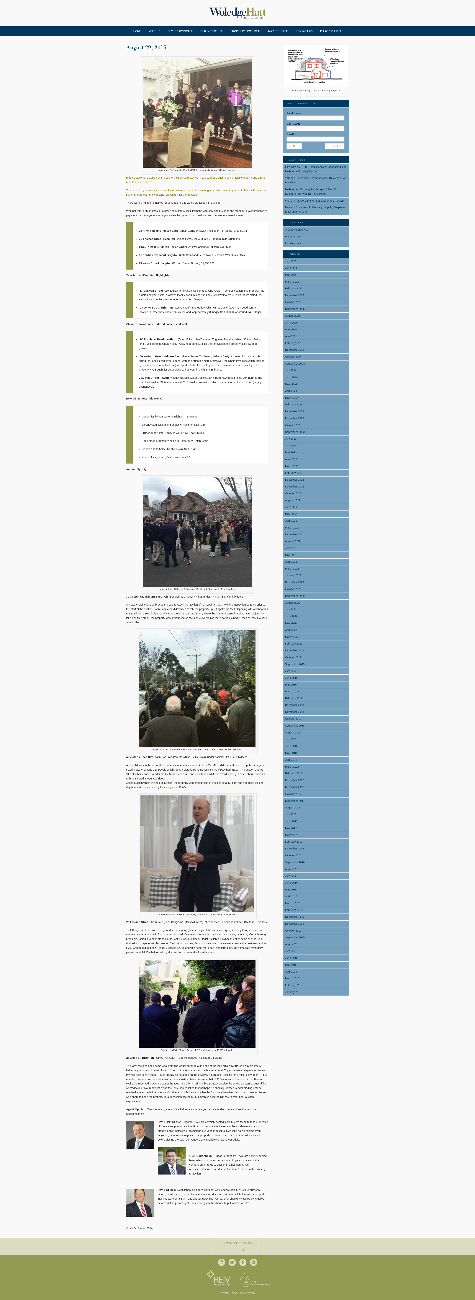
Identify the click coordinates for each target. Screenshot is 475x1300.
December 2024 (294, 349)
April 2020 (291, 630)
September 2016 (295, 862)
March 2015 (292, 978)
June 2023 (291, 445)
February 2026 (293, 288)
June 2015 (291, 957)
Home (137, 31)
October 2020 (293, 589)
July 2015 (291, 951)
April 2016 (291, 896)
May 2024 (291, 384)
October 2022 (293, 493)
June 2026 (291, 267)
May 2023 (291, 452)
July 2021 (291, 548)
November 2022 (294, 486)
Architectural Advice (296, 229)
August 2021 (292, 541)
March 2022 (292, 527)
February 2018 (293, 773)
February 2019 (293, 698)
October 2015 (293, 930)
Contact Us (304, 31)
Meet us (154, 31)
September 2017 (295, 800)
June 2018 (291, 746)
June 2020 (291, 616)
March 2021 (292, 568)
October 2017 (293, 793)
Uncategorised (293, 243)
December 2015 (294, 916)
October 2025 (293, 302)
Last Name (294, 123)
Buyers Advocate (180, 31)
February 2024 (293, 404)
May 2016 (291, 889)
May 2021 (291, 554)
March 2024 (292, 397)
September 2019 (295, 664)
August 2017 (292, 807)
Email (291, 134)
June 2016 (291, 882)
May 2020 (291, 623)
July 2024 (291, 370)
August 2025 (292, 315)
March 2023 (292, 466)
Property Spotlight (246, 31)
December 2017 (294, 780)
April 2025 (291, 336)
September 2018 (295, 725)
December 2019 (294, 650)
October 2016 (293, 855)
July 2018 (291, 739)
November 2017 (294, 787)
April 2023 (291, 459)
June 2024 (291, 377)
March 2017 (292, 834)
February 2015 (293, 985)
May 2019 (291, 684)
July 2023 (291, 438)
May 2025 (291, 329)
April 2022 (291, 520)
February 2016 (293, 909)
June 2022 (291, 506)
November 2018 (294, 711)
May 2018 (291, 752)
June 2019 (291, 677)
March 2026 (292, 281)
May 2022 (291, 513)
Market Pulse (278, 31)
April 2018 (291, 759)
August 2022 (292, 500)
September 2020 (295, 595)
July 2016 (291, 875)
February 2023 (293, 472)
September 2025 (295, 308)
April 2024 (291, 390)
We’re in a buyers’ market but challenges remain (314, 200)
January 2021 (293, 575)
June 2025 (291, 322)
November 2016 (294, 848)
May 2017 (291, 828)
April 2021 (291, 561)
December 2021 (294, 534)
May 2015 (291, 964)
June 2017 (291, 821)
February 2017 (293, 841)
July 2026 (291, 261)
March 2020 (292, 636)
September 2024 (295, 363)
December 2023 (294, 411)
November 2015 (294, 923)
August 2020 (292, 602)
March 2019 (292, 691)
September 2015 (295, 937)
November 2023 (294, 418)
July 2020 (291, 609)
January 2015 (293, 992)
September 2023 (295, 431)
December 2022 (294, 479)
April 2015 (291, 971)
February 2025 (293, 343)
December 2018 (294, 705)
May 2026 (291, 274)
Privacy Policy (248, 1293)
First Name (294, 113)
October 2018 (293, 718)
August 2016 (292, 869)
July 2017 (291, 814)
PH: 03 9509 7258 (331, 31)
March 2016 (292, 903)
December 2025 (294, 295)
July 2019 (291, 670)
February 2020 (293, 643)
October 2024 (293, 356)
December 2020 (294, 582)
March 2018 (292, 766)
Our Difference (211, 31)
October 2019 (293, 657)
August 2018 (292, 732)
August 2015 (292, 944)
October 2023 (293, 425)
